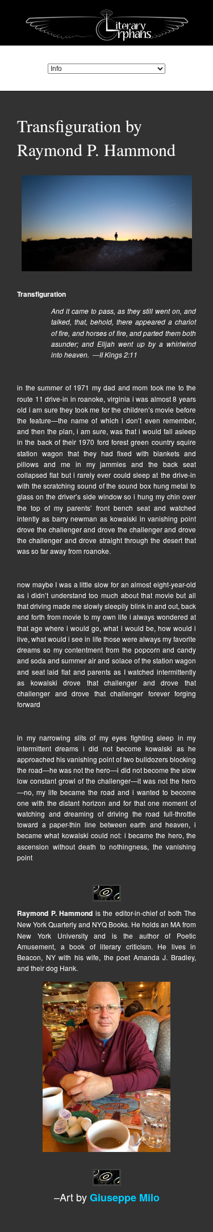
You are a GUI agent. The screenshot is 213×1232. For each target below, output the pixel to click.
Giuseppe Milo (125, 1197)
